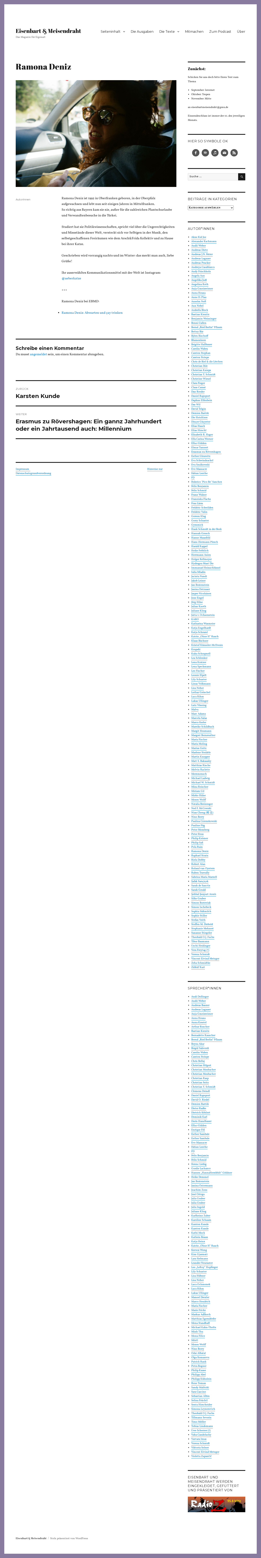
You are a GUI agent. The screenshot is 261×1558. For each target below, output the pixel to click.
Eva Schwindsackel (202, 460)
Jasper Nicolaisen (201, 594)
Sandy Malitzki (200, 1387)
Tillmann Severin (201, 1418)
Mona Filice (198, 1336)
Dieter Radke (198, 1108)
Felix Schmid (198, 490)
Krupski (195, 649)
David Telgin (198, 409)
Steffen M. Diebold (202, 924)
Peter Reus (197, 834)
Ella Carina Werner (202, 439)
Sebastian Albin (200, 1396)
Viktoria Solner (200, 1448)
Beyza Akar (197, 1044)
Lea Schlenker (199, 658)
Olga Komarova (200, 1357)
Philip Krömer (199, 838)
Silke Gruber (198, 898)
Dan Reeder (198, 392)
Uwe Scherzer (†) (201, 1430)
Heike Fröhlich (200, 551)
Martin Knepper (200, 757)
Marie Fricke (198, 1310)
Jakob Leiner (198, 581)
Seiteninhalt (111, 32)
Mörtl (194, 1340)
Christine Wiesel (201, 379)
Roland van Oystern (203, 868)
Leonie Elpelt (199, 675)
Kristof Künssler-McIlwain (207, 645)
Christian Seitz (200, 1083)
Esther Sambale (200, 1134)
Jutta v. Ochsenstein (203, 615)
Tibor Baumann (200, 941)
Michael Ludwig (200, 778)
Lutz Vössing (199, 705)
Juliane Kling (198, 611)
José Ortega (198, 1194)
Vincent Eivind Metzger (205, 959)
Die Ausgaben (142, 32)
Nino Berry (197, 817)
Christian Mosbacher (203, 1070)
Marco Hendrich (200, 1302)
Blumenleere (198, 340)
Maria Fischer (199, 740)
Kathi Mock (198, 1233)
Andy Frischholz (201, 271)
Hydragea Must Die (202, 563)
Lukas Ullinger (199, 701)
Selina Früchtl (199, 1400)
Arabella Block (199, 310)
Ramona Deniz (200, 851)
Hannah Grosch (200, 533)
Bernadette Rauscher (203, 1035)
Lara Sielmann (199, 1259)
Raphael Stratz (199, 856)
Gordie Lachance (201, 1168)
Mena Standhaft (200, 1323)
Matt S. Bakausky (201, 761)
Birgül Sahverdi (200, 1048)
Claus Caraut (198, 387)
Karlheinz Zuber (200, 1216)
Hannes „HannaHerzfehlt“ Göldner (211, 1173)
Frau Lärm (197, 503)
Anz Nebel (197, 306)
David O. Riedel (200, 1100)
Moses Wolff (198, 800)
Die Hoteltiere (199, 417)
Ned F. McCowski (201, 808)
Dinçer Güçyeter (200, 422)
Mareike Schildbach (202, 727)
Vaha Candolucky (201, 1435)
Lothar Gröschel (200, 692)
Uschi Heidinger (200, 946)
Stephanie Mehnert (202, 929)
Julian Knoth (198, 606)
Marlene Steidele (201, 752)
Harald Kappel (199, 546)
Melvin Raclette (200, 770)
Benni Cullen (198, 323)
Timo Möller (198, 1422)
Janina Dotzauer (200, 589)
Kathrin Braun (199, 1237)
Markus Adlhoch (201, 1314)
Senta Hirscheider (201, 1405)
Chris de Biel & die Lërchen (207, 362)
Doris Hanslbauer (201, 1121)
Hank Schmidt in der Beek (206, 529)
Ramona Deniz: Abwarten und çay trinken (92, 313)
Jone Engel (197, 598)
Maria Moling (199, 744)
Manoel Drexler (200, 1297)
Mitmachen (194, 32)
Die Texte (167, 32)
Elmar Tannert (199, 448)
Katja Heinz (198, 1241)
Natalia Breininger (202, 804)
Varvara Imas (199, 1439)
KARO (195, 619)
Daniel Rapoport (200, 396)
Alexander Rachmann (204, 241)
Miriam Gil (197, 791)
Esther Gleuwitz (200, 456)
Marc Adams (198, 714)
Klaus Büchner (199, 641)
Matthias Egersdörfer (203, 1319)
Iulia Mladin (198, 572)
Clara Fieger (198, 383)
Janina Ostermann (202, 1186)
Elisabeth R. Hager (202, 435)
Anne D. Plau (198, 297)
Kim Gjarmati (199, 1254)
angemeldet (38, 354)
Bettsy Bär (197, 332)
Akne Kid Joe (198, 237)
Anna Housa (198, 293)
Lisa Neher (197, 688)
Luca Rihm (197, 697)
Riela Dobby (198, 860)
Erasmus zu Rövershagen (206, 452)
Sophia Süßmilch (201, 911)
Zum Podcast (220, 32)
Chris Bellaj (198, 1061)
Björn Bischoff (199, 336)
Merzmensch (199, 774)
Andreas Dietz (199, 250)
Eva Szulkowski (200, 465)
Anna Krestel (199, 1022)
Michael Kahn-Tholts (203, 1327)
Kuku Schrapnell (200, 654)
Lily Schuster (199, 679)
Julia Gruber (198, 1199)
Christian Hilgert (201, 1065)
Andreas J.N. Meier (202, 254)
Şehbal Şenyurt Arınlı (203, 894)
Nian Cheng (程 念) (202, 813)
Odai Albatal (198, 1353)
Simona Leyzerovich (203, 1409)
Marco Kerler (198, 722)
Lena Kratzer (198, 662)
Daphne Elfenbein (201, 400)
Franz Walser (199, 495)
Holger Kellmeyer (201, 559)
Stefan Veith (198, 920)
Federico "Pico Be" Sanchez (206, 482)
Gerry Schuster (200, 521)
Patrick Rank (198, 1362)
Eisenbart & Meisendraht (48, 31)
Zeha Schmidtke (200, 963)
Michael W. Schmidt (203, 783)
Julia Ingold (198, 1207)
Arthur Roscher (200, 1027)
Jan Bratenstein (200, 585)
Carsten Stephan (200, 353)
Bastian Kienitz (200, 314)
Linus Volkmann (201, 684)
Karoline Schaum (201, 1220)
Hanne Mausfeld (200, 538)
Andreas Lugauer (201, 259)
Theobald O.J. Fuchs (202, 937)
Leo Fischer (198, 671)
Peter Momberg (200, 830)
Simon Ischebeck (201, 907)
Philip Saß (197, 843)
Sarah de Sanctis (200, 886)
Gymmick (197, 525)
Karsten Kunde (200, 1224)
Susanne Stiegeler (201, 933)
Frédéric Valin (199, 512)
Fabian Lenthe (199, 473)
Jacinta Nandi (199, 576)
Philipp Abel (198, 1375)
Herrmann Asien (201, 555)
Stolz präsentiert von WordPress (69, 1538)
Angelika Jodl (199, 280)
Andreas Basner (200, 1005)
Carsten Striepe (200, 357)
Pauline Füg (198, 825)
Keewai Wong (199, 1250)
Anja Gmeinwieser (202, 289)
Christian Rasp (200, 1078)
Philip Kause (198, 1370)
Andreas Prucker (200, 263)
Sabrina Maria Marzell (204, 877)
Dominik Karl (199, 1117)
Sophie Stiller (199, 916)
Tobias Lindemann (202, 1426)
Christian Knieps (201, 370)
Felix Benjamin (200, 486)
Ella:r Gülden (199, 443)
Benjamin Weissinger (203, 319)
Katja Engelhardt (201, 628)
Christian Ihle (199, 366)
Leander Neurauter (202, 1263)
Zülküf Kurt (198, 967)
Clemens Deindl (200, 1091)
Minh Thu (197, 1332)
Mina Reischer (199, 787)
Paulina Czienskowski (204, 821)
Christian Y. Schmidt (203, 375)
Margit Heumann (201, 731)
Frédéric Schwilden (202, 508)
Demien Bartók (200, 413)
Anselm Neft (198, 302)
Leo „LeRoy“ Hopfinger (204, 1267)
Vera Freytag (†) (200, 950)
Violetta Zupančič (201, 1456)
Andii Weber (198, 246)
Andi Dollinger (200, 997)
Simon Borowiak (201, 903)
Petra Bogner (198, 1366)
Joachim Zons (199, 1190)
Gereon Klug (198, 516)
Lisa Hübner (198, 1276)
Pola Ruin (197, 847)
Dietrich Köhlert (200, 1113)
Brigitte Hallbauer (201, 344)
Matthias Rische (200, 765)
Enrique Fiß (198, 1130)
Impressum (23, 469)
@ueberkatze (71, 278)
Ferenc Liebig (199, 1164)
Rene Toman (198, 1383)
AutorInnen (23, 199)
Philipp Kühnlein (201, 1379)
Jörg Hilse (197, 602)
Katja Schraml (199, 632)
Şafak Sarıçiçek (199, 881)
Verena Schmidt (200, 954)
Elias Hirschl (198, 430)
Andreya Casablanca (203, 267)
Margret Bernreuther (203, 735)
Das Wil (195, 405)
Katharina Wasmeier (203, 624)
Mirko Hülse (198, 795)
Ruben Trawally (200, 873)
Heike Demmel (200, 1177)
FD (193, 478)
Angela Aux (198, 276)
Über (241, 32)
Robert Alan (198, 864)
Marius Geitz (199, 748)
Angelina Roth (199, 284)
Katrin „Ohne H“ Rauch (205, 636)
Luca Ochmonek (200, 1284)
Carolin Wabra (199, 349)
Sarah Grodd (198, 890)
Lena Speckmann (201, 667)
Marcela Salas (199, 718)
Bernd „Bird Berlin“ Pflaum (206, 327)
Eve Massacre (199, 469)
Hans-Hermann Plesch (204, 542)
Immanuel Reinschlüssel (205, 568)
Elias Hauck (198, 426)
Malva (194, 710)
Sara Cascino (198, 1392)
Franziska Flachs (201, 499)
